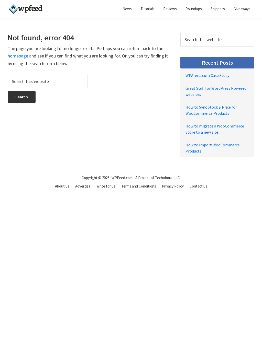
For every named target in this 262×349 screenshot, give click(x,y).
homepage (18, 56)
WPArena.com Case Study (207, 75)
